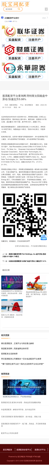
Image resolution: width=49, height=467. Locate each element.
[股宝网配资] (15, 4)
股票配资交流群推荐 (9, 353)
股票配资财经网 (29, 460)
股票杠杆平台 (40, 449)
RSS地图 (29, 456)
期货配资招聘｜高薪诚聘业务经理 (14, 348)
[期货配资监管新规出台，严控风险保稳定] (24, 387)
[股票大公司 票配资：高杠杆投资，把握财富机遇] (12, 306)
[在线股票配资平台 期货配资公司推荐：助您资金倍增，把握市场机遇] (12, 282)
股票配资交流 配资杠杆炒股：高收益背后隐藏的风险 (21, 402)
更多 (44, 18)
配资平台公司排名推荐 (9, 433)
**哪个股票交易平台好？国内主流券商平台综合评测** (22, 364)
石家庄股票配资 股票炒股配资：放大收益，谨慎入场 (21, 416)
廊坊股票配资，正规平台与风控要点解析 (17, 343)
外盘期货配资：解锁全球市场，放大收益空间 (18, 409)
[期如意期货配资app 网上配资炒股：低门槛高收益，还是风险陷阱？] (37, 283)
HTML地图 (36, 456)
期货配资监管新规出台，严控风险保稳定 (17, 396)
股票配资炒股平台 (24, 449)
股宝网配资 (7, 449)
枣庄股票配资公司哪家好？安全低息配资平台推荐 (21, 358)
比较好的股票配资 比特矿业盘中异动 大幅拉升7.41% (27, 261)
